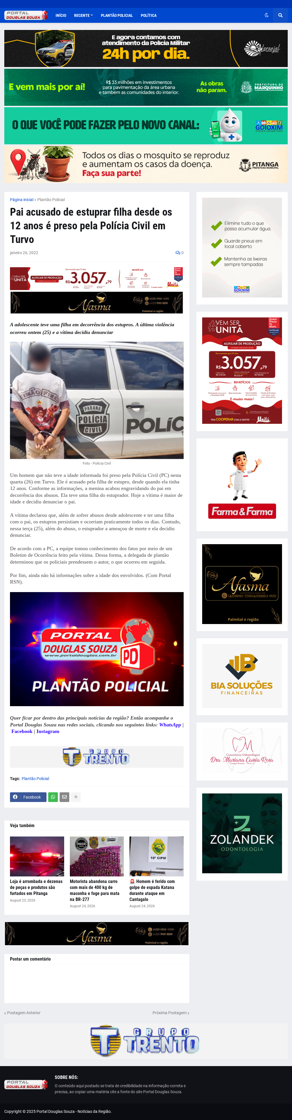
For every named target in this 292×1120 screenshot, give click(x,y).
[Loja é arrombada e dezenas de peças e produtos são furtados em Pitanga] (37, 856)
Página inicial (21, 200)
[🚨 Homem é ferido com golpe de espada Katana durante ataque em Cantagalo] (156, 856)
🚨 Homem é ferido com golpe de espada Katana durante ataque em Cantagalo (152, 890)
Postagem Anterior (23, 1012)
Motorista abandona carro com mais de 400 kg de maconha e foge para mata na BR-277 (94, 890)
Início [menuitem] (61, 15)
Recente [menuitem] (82, 15)
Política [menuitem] (149, 15)
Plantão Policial (51, 200)
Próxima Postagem (169, 1012)
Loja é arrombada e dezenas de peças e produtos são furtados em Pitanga (36, 887)
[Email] (64, 797)
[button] (266, 15)
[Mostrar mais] (76, 797)
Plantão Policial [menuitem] (117, 15)
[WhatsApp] (53, 797)
